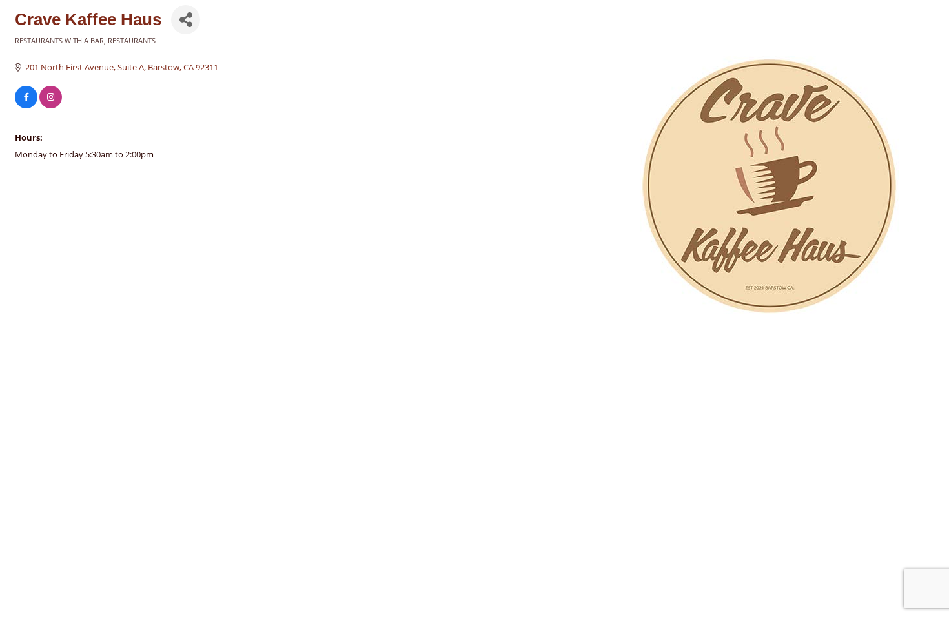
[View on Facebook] (26, 105)
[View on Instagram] (50, 105)
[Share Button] (185, 19)
